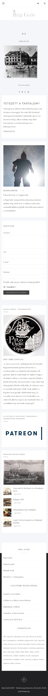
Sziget (32, 652)
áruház (41, 659)
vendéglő (16, 659)
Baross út (33, 637)
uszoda (28, 656)
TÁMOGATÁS (9, 131)
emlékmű (21, 640)
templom (22, 656)
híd (43, 640)
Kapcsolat (7, 558)
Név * (5, 252)
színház (15, 656)
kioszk (33, 644)
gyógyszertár (29, 640)
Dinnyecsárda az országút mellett (18, 480)
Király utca (40, 644)
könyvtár (14, 648)
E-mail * (6, 262)
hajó (39, 640)
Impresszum (8, 564)
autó (27, 637)
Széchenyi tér (7, 656)
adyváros (10, 637)
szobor (37, 652)
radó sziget (10, 652)
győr (35, 640)
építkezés (6, 663)
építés (12, 663)
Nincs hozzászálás (24, 85)
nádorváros (40, 648)
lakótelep (32, 648)
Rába (22, 652)
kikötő (28, 644)
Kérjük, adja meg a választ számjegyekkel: (21, 282)
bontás (39, 637)
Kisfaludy (6, 648)
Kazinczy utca (13, 644)
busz (4, 640)
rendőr (17, 652)
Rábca (27, 652)
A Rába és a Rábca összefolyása (17, 600)
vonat (22, 659)
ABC (4, 637)
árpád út (35, 659)
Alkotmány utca (19, 637)
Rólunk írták (8, 570)
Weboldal (6, 272)
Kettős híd (22, 644)
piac (4, 652)
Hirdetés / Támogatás (13, 577)
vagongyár (35, 656)
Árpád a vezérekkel (11, 594)
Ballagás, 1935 (18, 499)
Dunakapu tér (12, 640)
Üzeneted (6, 233)
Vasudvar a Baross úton (13, 613)
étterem (17, 663)
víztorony (28, 659)
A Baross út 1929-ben (12, 619)
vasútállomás (8, 659)
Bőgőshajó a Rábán (11, 607)
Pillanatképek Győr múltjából (24, 510)
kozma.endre (10, 191)
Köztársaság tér (23, 648)
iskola (5, 644)
